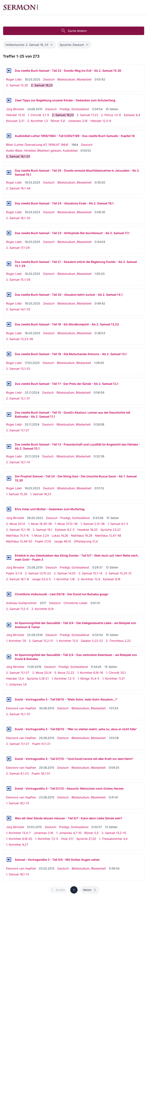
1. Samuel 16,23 (40, 494)
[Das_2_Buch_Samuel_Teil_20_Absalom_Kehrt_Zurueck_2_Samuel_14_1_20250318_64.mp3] (9, 295)
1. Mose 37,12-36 (66, 524)
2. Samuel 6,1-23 (17, 773)
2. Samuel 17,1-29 (18, 248)
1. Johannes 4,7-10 (68, 833)
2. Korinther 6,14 (42, 609)
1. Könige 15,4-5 (88, 678)
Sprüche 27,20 (86, 839)
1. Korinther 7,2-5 (63, 678)
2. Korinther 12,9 (89, 579)
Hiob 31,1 (67, 839)
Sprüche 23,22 (110, 529)
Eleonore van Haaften (21, 708)
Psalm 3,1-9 (14, 573)
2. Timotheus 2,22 (118, 641)
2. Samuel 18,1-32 (18, 218)
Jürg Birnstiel (15, 109)
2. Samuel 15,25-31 (118, 573)
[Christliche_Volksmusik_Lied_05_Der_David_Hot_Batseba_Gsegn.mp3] (9, 594)
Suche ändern (77, 31)
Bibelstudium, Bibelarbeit (74, 79)
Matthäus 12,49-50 (19, 541)
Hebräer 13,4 (15, 678)
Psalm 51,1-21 (41, 744)
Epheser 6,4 (132, 115)
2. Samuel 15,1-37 (18, 714)
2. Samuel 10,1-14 (18, 462)
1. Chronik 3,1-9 (38, 115)
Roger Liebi (14, 79)
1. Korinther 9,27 (17, 844)
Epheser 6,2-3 (64, 529)
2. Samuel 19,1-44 (18, 188)
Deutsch (49, 79)
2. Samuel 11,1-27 (17, 430)
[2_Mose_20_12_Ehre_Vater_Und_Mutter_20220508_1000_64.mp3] (9, 509)
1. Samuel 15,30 (16, 494)
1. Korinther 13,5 (67, 641)
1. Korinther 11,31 (113, 678)
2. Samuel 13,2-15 (114, 833)
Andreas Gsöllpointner (21, 603)
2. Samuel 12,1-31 (18, 398)
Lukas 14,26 (60, 535)
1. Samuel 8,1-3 (118, 524)
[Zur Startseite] (20, 7)
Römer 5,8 (58, 121)
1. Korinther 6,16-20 (19, 839)
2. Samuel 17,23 (87, 115)
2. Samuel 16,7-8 (17, 579)
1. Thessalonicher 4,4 (113, 839)
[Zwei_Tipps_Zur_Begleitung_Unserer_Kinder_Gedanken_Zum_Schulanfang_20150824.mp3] (9, 100)
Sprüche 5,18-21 (38, 678)
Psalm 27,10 (43, 541)
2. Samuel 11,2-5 (17, 609)
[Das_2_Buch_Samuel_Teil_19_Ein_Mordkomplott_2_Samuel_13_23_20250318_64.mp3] (9, 324)
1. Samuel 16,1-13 (17, 803)
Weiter (87, 890)
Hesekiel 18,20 (87, 529)
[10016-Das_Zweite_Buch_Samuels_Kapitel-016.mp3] (9, 136)
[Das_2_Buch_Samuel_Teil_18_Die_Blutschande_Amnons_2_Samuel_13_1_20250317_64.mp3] (9, 354)
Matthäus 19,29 (81, 535)
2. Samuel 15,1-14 (90, 573)
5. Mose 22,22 (64, 672)
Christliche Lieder (75, 603)
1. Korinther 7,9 (16, 641)
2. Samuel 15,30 (17, 85)
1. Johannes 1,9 (16, 684)
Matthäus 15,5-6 (17, 535)
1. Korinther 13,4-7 (18, 833)
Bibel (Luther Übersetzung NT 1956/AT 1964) (37, 144)
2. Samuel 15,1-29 (18, 279)
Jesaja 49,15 (62, 541)
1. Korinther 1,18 (64, 579)
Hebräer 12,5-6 (100, 121)
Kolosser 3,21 (15, 121)
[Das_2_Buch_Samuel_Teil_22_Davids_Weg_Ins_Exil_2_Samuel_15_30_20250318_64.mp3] (9, 71)
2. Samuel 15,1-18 (18, 529)
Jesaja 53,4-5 (41, 579)
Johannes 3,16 (77, 121)
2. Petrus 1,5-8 (111, 115)
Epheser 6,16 (111, 579)
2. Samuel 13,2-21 (41, 641)
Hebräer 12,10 (15, 115)
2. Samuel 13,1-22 (18, 369)
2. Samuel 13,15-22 (38, 573)
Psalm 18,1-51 (41, 773)
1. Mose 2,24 (40, 535)
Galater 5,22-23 (92, 641)
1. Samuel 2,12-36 (92, 524)
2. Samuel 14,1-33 (18, 309)
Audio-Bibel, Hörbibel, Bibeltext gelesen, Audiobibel (42, 150)
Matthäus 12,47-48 (108, 535)
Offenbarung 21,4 (86, 541)
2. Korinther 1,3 (37, 121)
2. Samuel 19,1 (42, 529)
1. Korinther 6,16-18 (90, 672)
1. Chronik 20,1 (116, 672)
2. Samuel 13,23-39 (19, 339)
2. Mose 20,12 (15, 524)
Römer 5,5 (91, 833)
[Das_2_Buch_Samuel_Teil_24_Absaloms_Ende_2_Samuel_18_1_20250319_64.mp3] (9, 203)
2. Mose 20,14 (41, 672)
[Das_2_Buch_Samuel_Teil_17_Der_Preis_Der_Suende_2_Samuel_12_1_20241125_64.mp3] (9, 384)
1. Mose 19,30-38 (40, 524)
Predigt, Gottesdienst (74, 109)
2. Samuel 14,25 (65, 573)
